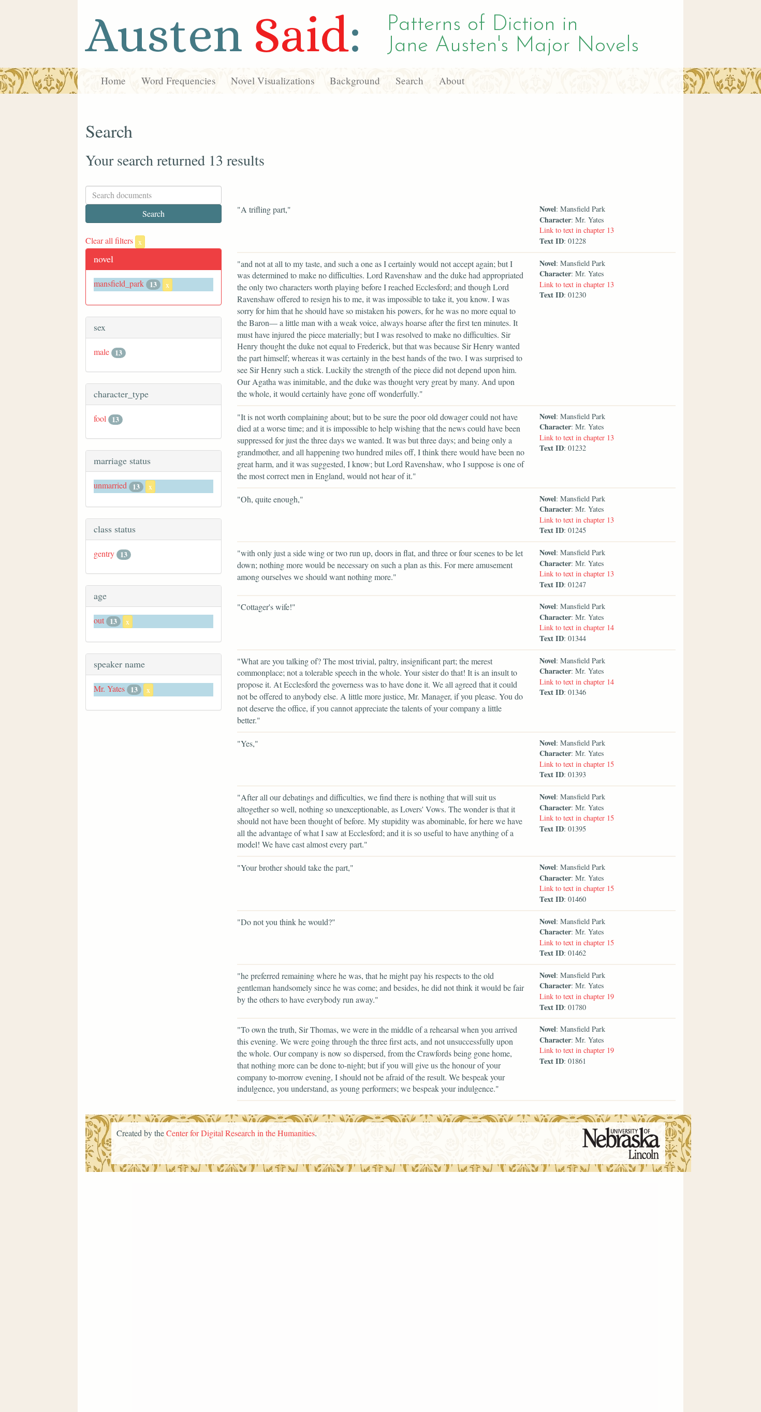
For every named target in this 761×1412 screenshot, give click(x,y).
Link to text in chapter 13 (576, 230)
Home (113, 80)
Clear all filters (113, 240)
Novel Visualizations (272, 80)
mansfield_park (119, 283)
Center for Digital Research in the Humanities (240, 1132)
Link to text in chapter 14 (576, 627)
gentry (104, 553)
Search (409, 80)
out (99, 620)
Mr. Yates (109, 688)
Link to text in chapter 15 (576, 764)
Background (355, 80)
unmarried (110, 485)
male (101, 351)
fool (100, 418)
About (451, 80)
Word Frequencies (178, 80)
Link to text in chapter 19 (576, 996)
